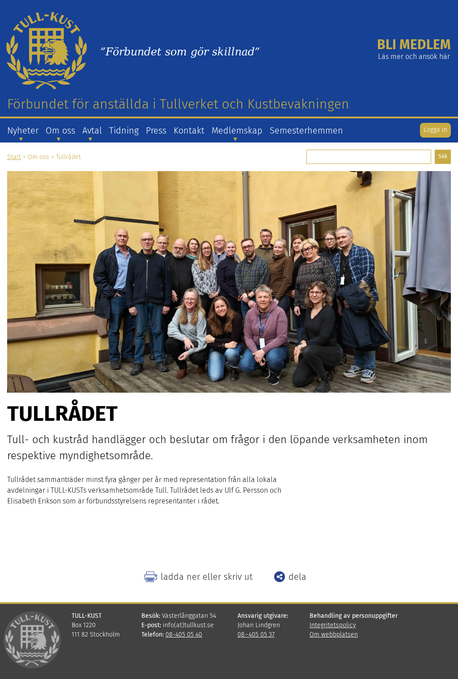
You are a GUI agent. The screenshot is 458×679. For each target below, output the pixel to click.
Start (14, 157)
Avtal (92, 130)
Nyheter (22, 130)
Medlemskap (237, 130)
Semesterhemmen (306, 130)
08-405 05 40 (183, 634)
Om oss (60, 130)
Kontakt (189, 130)
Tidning (124, 130)
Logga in (435, 130)
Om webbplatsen (334, 634)
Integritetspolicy (333, 625)
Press (156, 130)
